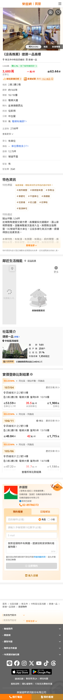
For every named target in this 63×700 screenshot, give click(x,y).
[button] (56, 270)
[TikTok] (46, 663)
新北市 (24, 604)
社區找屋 (14, 604)
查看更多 (6, 134)
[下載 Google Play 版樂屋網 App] (41, 672)
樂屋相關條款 (40, 556)
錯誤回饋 (19, 679)
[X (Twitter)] (31, 663)
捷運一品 (32, 59)
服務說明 (15, 684)
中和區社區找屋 (38, 604)
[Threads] (53, 663)
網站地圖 (44, 679)
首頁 (4, 604)
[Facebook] (17, 663)
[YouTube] (39, 663)
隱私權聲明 (27, 684)
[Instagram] (24, 663)
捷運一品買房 (8, 607)
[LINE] (9, 663)
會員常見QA (31, 679)
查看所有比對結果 (31, 472)
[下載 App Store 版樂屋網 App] (20, 672)
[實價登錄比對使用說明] (31, 374)
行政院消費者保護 (43, 684)
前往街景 (32, 261)
